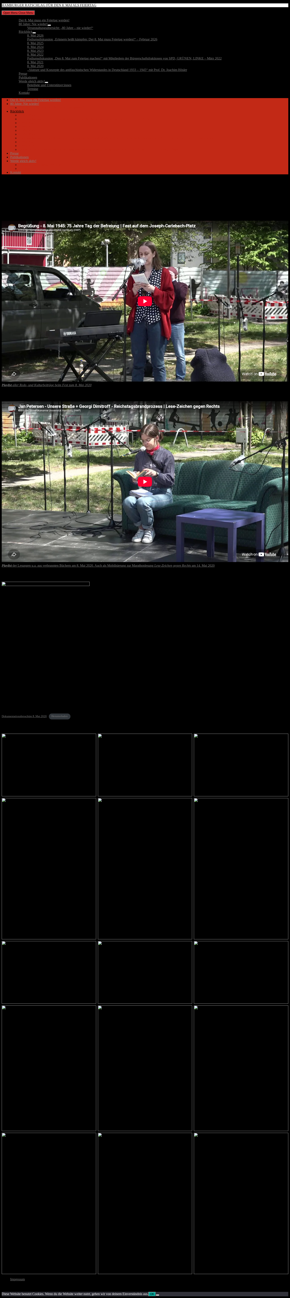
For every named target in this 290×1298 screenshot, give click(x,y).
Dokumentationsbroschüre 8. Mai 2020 (24, 716)
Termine (32, 89)
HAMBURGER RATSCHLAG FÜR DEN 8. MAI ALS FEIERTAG (49, 5)
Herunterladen (59, 716)
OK (152, 1294)
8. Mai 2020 (35, 66)
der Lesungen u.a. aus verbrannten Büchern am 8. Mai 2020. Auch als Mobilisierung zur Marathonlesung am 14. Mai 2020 (108, 565)
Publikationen (28, 77)
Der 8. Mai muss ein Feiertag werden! (44, 20)
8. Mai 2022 (35, 54)
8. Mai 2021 (35, 62)
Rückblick (25, 31)
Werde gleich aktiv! (32, 81)
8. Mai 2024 (35, 47)
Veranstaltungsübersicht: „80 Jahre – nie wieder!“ (60, 28)
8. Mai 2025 (35, 43)
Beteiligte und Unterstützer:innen (49, 85)
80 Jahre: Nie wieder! (33, 24)
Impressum (17, 1279)
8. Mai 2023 (35, 51)
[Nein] (157, 1295)
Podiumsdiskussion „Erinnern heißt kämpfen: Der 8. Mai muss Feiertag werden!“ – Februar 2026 (92, 39)
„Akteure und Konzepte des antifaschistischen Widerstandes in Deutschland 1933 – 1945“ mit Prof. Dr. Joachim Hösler (107, 70)
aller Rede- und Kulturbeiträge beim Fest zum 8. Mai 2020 (47, 385)
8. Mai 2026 (35, 35)
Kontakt (24, 92)
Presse (23, 73)
